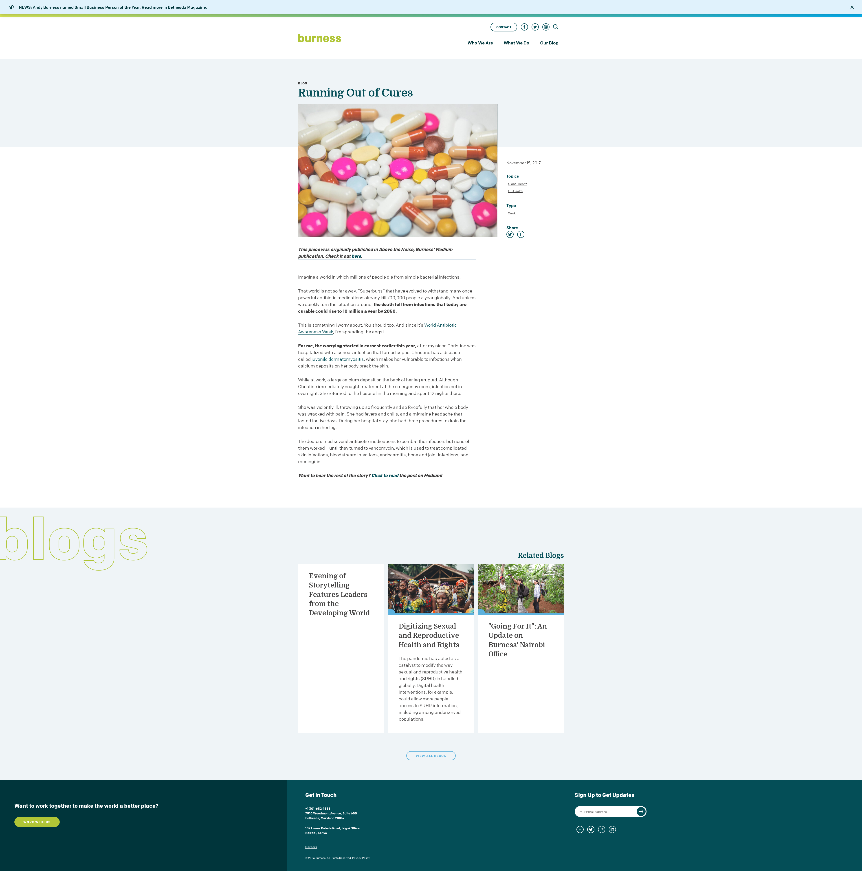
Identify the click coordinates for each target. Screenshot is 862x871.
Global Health (517, 184)
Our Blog (549, 43)
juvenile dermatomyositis (338, 359)
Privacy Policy (361, 858)
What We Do (516, 43)
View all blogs (431, 756)
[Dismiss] (852, 7)
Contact (503, 27)
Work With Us (37, 822)
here (356, 256)
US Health (515, 191)
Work (512, 213)
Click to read (384, 475)
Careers (311, 847)
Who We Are (480, 43)
